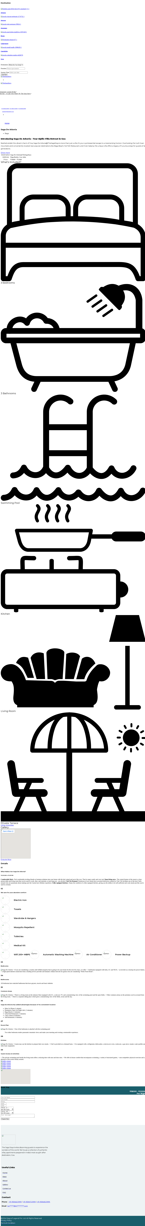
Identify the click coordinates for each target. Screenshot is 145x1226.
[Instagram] (10, 1161)
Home (7, 123)
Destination (4, 65)
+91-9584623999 (5, 108)
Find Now (4, 74)
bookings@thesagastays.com (8, 111)
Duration (3, 68)
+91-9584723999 (13, 108)
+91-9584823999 (22, 108)
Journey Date (5, 72)
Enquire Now (5, 1119)
